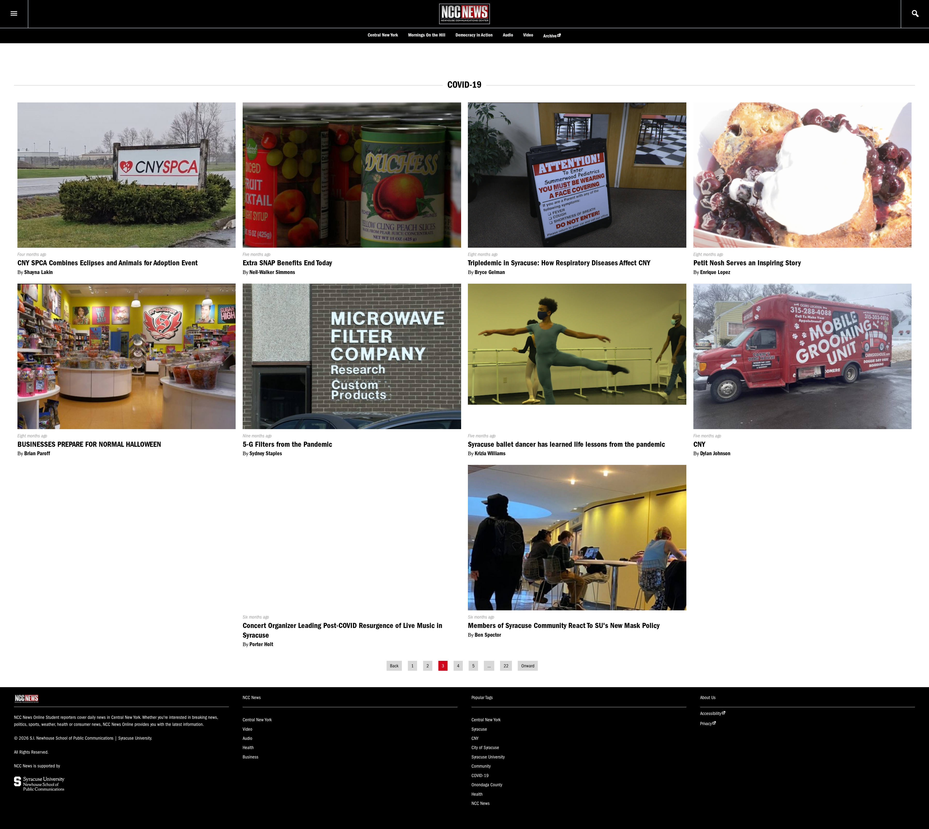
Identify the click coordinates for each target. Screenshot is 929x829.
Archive (550, 36)
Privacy (706, 723)
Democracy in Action (474, 35)
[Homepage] (465, 21)
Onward (527, 665)
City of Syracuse (485, 747)
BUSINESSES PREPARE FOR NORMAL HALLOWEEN (89, 444)
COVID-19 (480, 775)
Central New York (383, 35)
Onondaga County (487, 784)
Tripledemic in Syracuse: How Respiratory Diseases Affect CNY (559, 262)
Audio (508, 35)
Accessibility (710, 713)
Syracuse (479, 729)
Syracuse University (488, 757)
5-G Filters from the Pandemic (287, 444)
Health (248, 747)
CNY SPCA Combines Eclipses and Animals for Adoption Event (107, 262)
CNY (699, 444)
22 (506, 665)
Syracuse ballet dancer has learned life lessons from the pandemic (566, 444)
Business (250, 757)
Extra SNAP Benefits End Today (287, 262)
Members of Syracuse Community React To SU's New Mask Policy (563, 625)
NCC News (481, 803)
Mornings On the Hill (426, 35)
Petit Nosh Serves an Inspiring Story (747, 262)
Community (481, 766)
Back (394, 665)
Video (528, 35)
